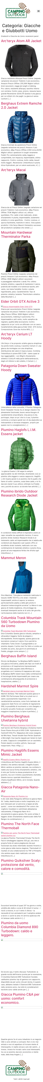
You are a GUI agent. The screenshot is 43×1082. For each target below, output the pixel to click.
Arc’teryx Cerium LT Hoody (16, 336)
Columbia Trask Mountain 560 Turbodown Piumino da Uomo (21, 622)
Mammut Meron (13, 558)
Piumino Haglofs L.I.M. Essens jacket (18, 432)
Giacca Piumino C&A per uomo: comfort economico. (20, 998)
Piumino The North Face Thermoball (20, 826)
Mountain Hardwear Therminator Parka (16, 234)
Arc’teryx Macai (13, 170)
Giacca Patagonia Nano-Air (20, 789)
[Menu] (38, 11)
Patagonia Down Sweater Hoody (21, 368)
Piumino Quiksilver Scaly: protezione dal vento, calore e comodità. (21, 864)
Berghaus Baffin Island (19, 656)
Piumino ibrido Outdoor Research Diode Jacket (19, 493)
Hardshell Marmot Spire (19, 686)
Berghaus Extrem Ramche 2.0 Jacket (21, 105)
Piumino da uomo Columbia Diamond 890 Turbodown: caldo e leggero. (19, 929)
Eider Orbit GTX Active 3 (20, 301)
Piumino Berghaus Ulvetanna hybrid (15, 718)
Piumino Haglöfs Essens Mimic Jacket (20, 752)
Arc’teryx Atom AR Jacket (21, 41)
